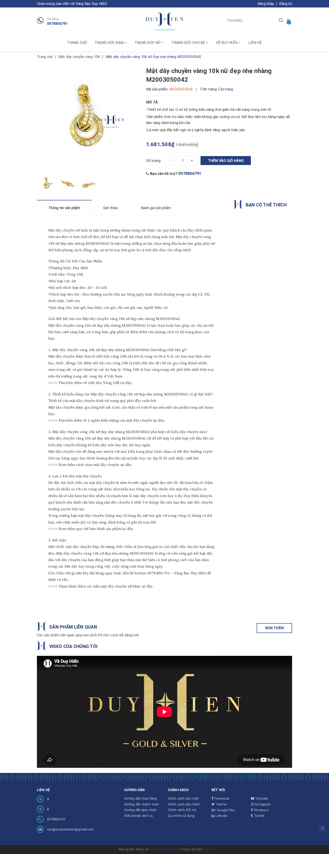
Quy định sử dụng (181, 816)
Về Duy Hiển (227, 43)
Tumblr (259, 816)
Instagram (262, 804)
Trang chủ (77, 43)
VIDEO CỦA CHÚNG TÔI (73, 646)
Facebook (221, 798)
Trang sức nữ (148, 43)
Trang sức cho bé (188, 43)
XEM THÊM (274, 628)
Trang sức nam (110, 43)
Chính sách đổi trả (182, 810)
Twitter (221, 804)
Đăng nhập (265, 4)
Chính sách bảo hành (184, 804)
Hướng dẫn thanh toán (141, 804)
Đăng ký (285, 4)
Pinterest (261, 810)
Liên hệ (255, 43)
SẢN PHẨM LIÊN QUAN (73, 627)
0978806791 (57, 24)
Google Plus (225, 810)
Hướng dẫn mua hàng (140, 798)
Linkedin (221, 816)
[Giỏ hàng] (289, 21)
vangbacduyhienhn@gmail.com (70, 829)
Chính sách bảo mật (183, 798)
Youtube (261, 798)
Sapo (206, 849)
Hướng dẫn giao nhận (140, 810)
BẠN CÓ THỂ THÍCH (266, 205)
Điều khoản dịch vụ (138, 816)
